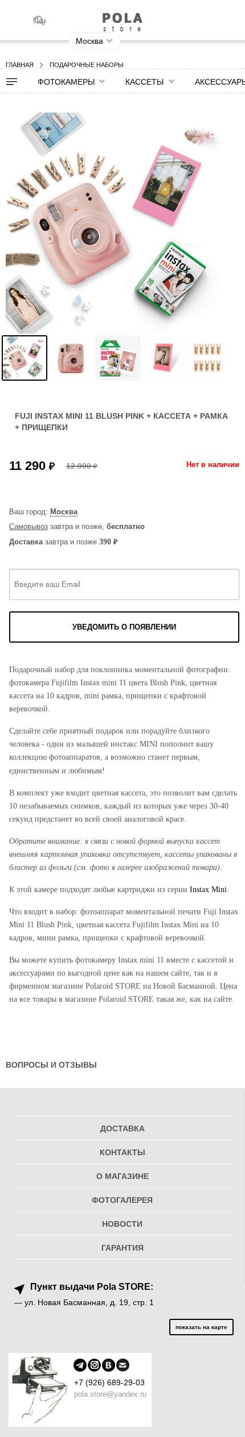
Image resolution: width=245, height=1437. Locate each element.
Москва (63, 511)
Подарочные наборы (87, 64)
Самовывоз (28, 526)
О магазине (122, 1176)
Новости (122, 1224)
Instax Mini (208, 889)
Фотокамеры (66, 81)
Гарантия (122, 1248)
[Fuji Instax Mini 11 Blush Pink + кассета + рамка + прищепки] (24, 358)
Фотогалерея (122, 1200)
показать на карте (201, 1327)
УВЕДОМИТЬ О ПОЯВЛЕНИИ (124, 627)
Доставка (122, 1128)
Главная (20, 64)
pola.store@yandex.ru (110, 1394)
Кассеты (144, 81)
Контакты (122, 1152)
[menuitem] (19, 81)
